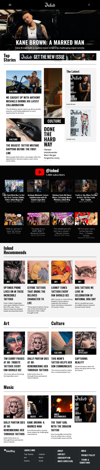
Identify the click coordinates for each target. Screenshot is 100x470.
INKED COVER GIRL (65, 461)
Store (41, 461)
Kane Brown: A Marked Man (50, 42)
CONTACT (61, 454)
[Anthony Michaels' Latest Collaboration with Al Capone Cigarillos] (38, 186)
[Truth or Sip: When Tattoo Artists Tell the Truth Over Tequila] (86, 186)
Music (33, 416)
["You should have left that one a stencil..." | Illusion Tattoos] (62, 218)
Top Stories (29, 454)
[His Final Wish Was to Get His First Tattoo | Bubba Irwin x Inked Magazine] (14, 186)
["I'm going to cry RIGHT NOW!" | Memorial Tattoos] (38, 218)
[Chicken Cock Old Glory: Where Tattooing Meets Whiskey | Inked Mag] (62, 186)
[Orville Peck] (80, 125)
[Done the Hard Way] (53, 96)
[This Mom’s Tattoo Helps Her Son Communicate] (62, 343)
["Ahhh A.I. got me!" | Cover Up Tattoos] (13, 218)
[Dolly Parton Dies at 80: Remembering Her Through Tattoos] (38, 343)
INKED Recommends (60, 415)
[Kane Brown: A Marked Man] (50, 30)
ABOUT (60, 450)
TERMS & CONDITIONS (85, 461)
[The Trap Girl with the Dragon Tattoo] (61, 407)
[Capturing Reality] (85, 343)
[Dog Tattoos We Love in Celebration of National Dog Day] (85, 272)
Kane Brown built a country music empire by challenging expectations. (50, 47)
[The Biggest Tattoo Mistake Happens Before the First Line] (23, 130)
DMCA (83, 450)
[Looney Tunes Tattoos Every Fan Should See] (62, 272)
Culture (13, 91)
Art (8, 281)
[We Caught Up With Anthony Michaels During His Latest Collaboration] (23, 82)
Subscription (64, 457)
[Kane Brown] (80, 91)
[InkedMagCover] (85, 408)
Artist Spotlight (83, 351)
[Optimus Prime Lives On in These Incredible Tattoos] (14, 272)
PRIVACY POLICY (88, 455)
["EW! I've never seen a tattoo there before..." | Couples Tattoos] (86, 218)
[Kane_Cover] (58, 56)
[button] (3, 194)
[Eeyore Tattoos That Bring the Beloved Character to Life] (38, 272)
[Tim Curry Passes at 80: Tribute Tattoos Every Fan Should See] (14, 343)
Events (27, 461)
